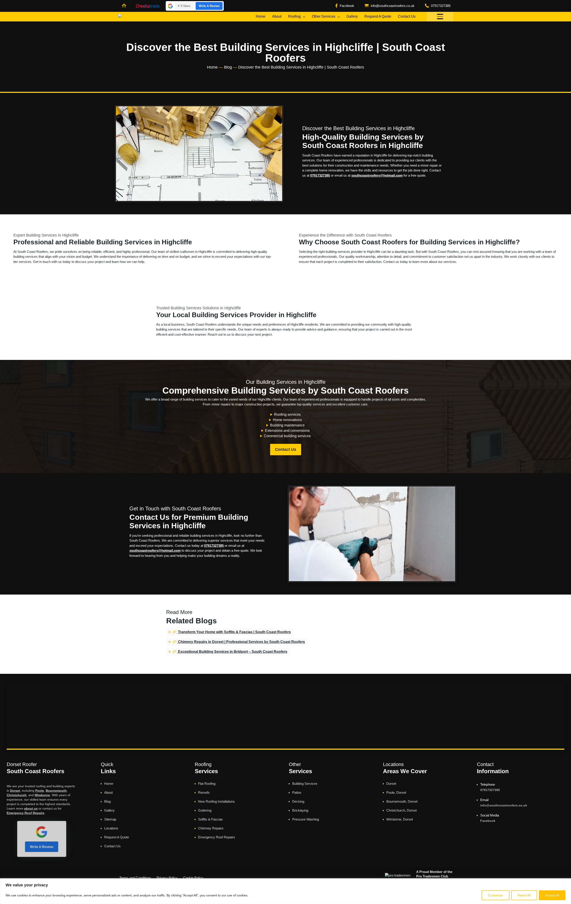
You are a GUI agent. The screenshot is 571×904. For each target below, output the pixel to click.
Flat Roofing (206, 783)
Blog (228, 67)
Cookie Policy (193, 878)
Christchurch (17, 795)
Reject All (524, 895)
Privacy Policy (167, 878)
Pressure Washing (305, 819)
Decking (298, 801)
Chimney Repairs (210, 828)
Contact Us (407, 16)
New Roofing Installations (216, 801)
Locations (111, 828)
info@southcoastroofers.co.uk (392, 6)
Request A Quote (377, 16)
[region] (285, 891)
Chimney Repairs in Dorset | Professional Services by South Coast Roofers (241, 642)
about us (31, 808)
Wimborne (42, 795)
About (276, 16)
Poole (39, 790)
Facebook (346, 6)
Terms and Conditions (135, 878)
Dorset (15, 790)
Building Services (304, 783)
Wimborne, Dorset (399, 819)
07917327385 (440, 6)
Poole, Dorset (396, 792)
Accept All (552, 895)
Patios (296, 792)
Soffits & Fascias (210, 819)
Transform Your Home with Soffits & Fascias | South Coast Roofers (234, 632)
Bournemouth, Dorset (402, 801)
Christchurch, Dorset (401, 810)
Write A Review (209, 6)
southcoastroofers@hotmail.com (377, 175)
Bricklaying (300, 810)
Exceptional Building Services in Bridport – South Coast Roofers (232, 651)
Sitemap (110, 819)
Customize (495, 895)
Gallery (352, 16)
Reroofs (204, 792)
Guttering (204, 810)
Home (260, 16)
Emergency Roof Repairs (25, 813)
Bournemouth (56, 790)
